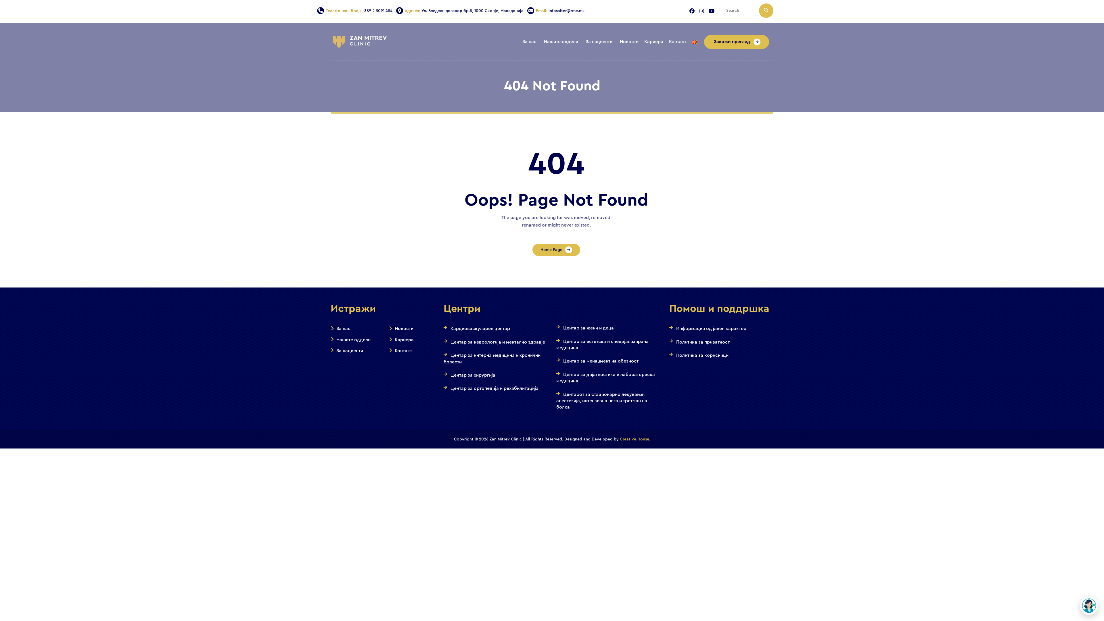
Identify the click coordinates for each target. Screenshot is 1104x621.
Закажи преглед (732, 41)
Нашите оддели (353, 340)
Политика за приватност (703, 342)
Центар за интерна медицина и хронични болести (492, 358)
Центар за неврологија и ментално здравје (498, 342)
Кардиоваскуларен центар (480, 328)
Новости (404, 328)
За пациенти (349, 350)
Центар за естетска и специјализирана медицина (602, 344)
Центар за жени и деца (588, 328)
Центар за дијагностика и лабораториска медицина (605, 377)
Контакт (403, 350)
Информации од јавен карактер (711, 328)
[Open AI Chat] (1089, 606)
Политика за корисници (702, 355)
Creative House (634, 439)
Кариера (404, 340)
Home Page (551, 250)
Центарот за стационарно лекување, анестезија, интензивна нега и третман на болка (601, 401)
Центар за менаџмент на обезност (601, 361)
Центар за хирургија (473, 375)
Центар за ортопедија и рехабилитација (494, 388)
